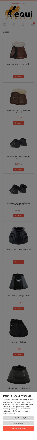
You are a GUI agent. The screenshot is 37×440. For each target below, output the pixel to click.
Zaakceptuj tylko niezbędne (18, 418)
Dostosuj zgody (18, 423)
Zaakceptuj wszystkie (18, 428)
